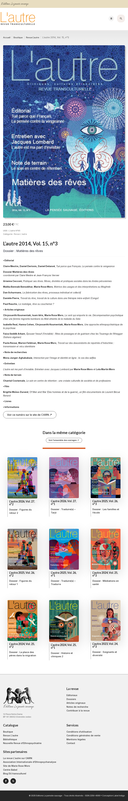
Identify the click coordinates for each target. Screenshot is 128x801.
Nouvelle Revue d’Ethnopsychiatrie (22, 743)
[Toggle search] (121, 18)
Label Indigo (119, 795)
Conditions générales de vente (83, 735)
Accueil (6, 37)
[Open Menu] (111, 18)
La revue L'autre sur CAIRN (17, 758)
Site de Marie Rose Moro (16, 766)
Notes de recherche (77, 706)
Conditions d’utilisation (79, 731)
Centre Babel (10, 769)
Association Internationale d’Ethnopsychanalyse (29, 762)
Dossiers (71, 699)
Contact (70, 743)
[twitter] (13, 781)
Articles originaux (75, 703)
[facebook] (6, 781)
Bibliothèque (10, 739)
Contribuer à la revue (78, 710)
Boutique (18, 37)
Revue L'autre (32, 37)
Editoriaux (71, 695)
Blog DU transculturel (14, 773)
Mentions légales (76, 739)
